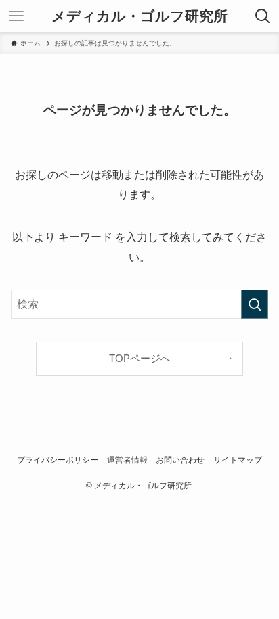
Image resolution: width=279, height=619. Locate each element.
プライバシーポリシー (57, 460)
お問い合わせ (180, 460)
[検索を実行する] (254, 304)
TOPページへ (140, 358)
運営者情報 (127, 460)
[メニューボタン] (16, 16)
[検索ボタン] (262, 16)
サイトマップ (237, 460)
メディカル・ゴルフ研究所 (139, 16)
